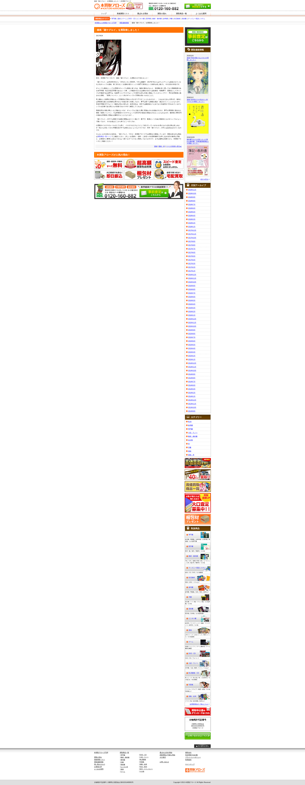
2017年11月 (192, 234)
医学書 (148, 19)
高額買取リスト (99, 759)
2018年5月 (191, 212)
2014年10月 (192, 370)
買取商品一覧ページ (105, 136)
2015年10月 (192, 326)
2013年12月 (192, 400)
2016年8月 (191, 289)
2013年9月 (191, 411)
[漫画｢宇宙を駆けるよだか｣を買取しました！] (197, 63)
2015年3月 (191, 352)
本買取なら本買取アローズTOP (106, 23)
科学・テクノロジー (146, 769)
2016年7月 (191, 293)
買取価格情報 (124, 23)
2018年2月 (191, 223)
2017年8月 (191, 245)
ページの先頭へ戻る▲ (174, 146)
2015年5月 (191, 345)
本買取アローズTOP (101, 752)
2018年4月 (191, 215)
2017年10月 (192, 238)
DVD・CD (131, 19)
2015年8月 (191, 334)
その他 (142, 771)
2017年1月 (191, 271)
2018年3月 (191, 219)
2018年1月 (191, 227)
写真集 (191, 685)
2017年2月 (191, 267)
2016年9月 (191, 286)
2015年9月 (191, 330)
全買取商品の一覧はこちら (199, 704)
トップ (104, 13)
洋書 (171, 19)
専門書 (113, 19)
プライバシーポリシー (193, 757)
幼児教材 (177, 19)
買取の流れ (162, 13)
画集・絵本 (192, 696)
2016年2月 (191, 311)
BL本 (190, 421)
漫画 (119, 19)
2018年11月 (192, 190)
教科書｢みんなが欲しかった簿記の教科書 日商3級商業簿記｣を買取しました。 (198, 141)
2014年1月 (191, 396)
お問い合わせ (164, 762)
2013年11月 (192, 404)
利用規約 (188, 760)
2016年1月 (191, 315)
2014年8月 (191, 378)
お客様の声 (98, 767)
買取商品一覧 (181, 13)
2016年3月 (191, 308)
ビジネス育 (124, 767)
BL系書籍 (143, 759)
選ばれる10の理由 (166, 752)
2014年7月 (191, 382)
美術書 (184, 19)
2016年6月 (191, 297)
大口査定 (163, 757)
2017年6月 (191, 252)
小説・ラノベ (192, 433)
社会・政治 (143, 767)
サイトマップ (190, 764)
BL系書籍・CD (194, 673)
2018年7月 (191, 204)
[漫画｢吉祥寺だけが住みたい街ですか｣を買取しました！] (197, 105)
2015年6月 (191, 341)
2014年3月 (191, 389)
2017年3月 (191, 263)
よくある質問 (201, 13)
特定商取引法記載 (191, 755)
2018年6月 (191, 208)
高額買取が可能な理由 (167, 755)
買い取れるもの (99, 764)
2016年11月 (192, 278)
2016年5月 (191, 300)
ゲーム (124, 19)
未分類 (190, 440)
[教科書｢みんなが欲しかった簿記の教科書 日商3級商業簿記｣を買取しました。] (197, 146)
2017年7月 (191, 249)
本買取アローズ (190, 782)
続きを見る (204, 179)
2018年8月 (191, 201)
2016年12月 (192, 275)
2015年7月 (191, 337)
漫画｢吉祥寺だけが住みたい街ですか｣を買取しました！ (197, 100)
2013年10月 (192, 407)
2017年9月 (191, 241)
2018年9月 (191, 197)
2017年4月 (191, 260)
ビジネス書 (141, 19)
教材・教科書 (157, 19)
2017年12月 (192, 230)
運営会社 (188, 752)
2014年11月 (192, 367)
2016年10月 (192, 282)
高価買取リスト (123, 13)
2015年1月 (191, 359)
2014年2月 (191, 393)
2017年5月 (191, 256)
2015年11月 (192, 322)
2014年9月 (191, 374)
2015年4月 (191, 348)
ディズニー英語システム (196, 19)
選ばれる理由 (142, 13)
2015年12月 (192, 319)
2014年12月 (192, 363)
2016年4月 (191, 304)
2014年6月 (191, 385)
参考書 (165, 19)
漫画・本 (162, 146)
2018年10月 (192, 193)
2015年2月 (191, 356)
